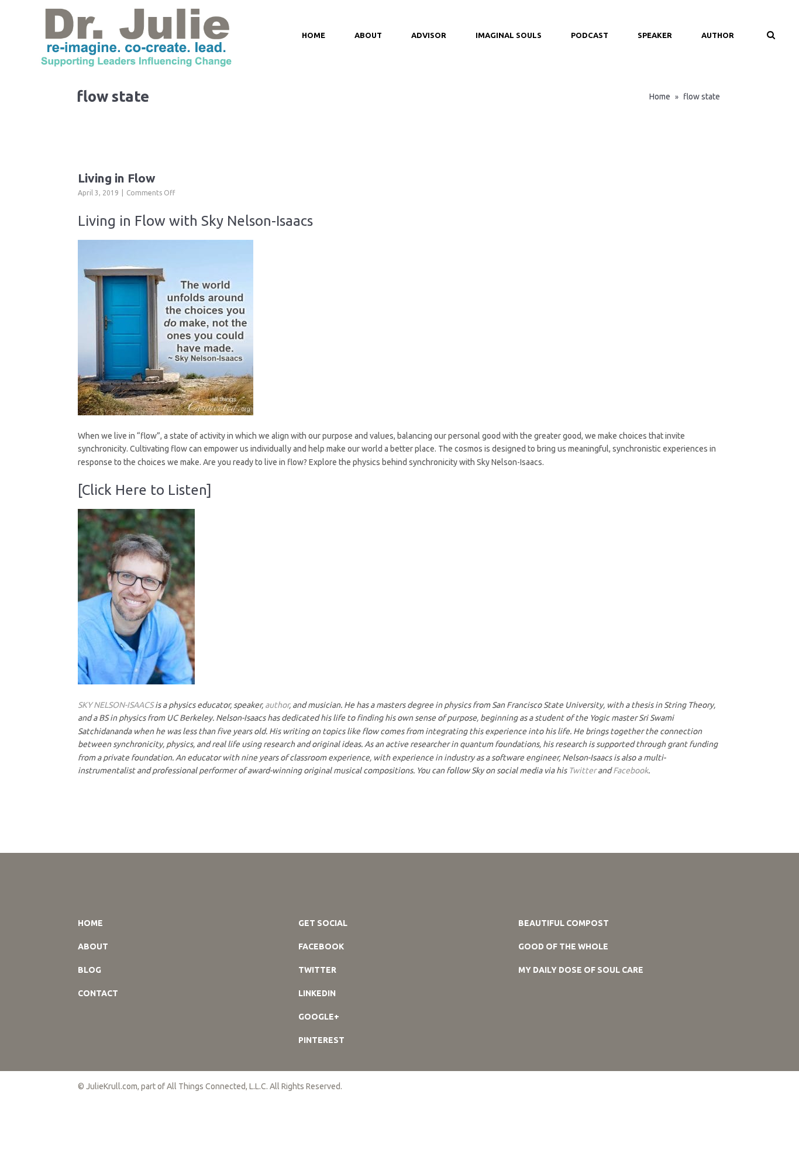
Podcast (589, 35)
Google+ (318, 1016)
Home (659, 96)
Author (717, 35)
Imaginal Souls (509, 35)
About (368, 35)
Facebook (630, 770)
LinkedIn (317, 993)
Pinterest (321, 1040)
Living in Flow (116, 178)
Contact (98, 993)
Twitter (582, 770)
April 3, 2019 (98, 193)
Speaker (655, 35)
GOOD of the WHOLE (563, 946)
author (277, 705)
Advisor (428, 35)
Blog (89, 970)
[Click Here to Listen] (145, 490)
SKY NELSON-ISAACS (115, 705)
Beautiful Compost (563, 923)
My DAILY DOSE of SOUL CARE (580, 970)
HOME (313, 35)
